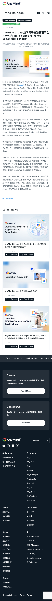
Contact (26, 423)
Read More (26, 391)
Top (8, 358)
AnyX (21, 85)
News (16, 358)
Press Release (30, 358)
